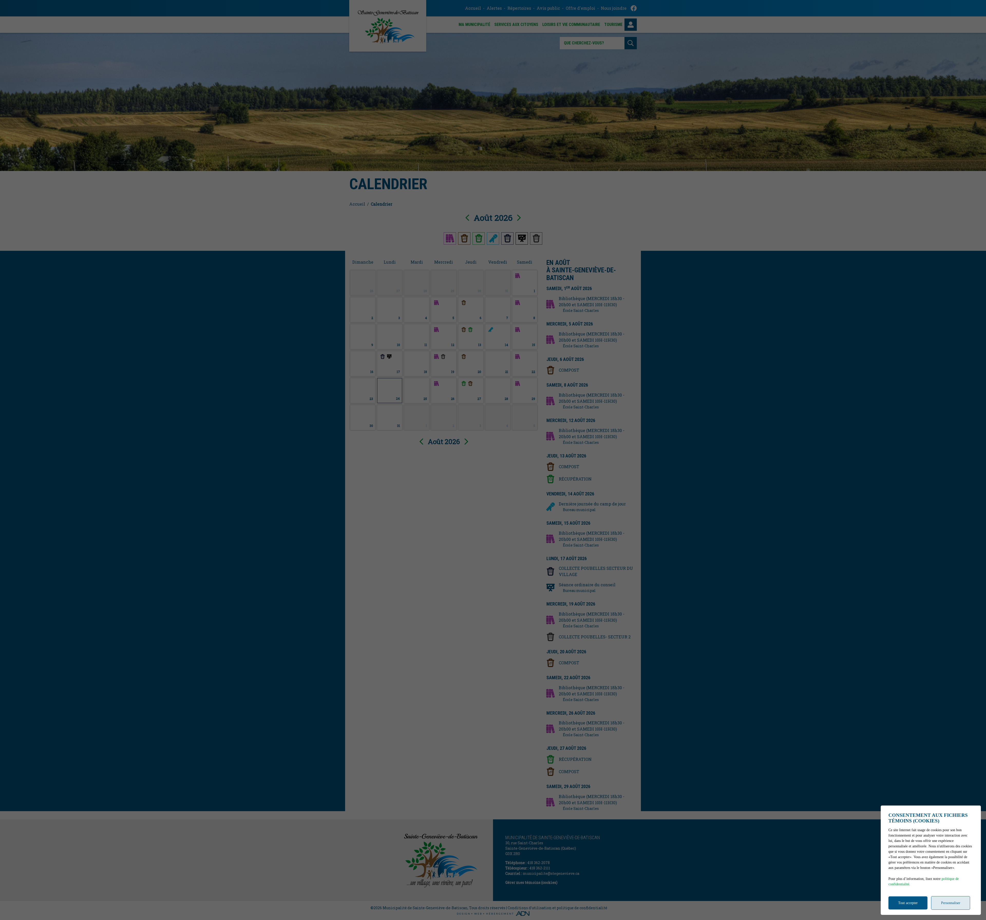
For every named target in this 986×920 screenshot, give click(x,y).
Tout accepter (908, 903)
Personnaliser (950, 903)
